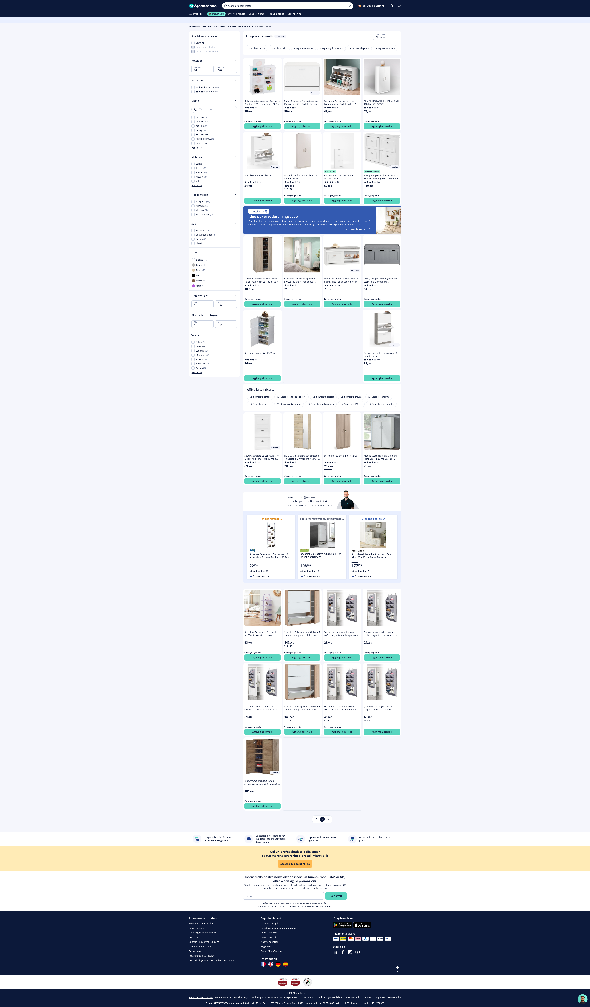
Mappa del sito (223, 997)
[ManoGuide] (583, 999)
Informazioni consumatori (359, 997)
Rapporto (380, 997)
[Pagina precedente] (316, 819)
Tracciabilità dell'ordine (201, 923)
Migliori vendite (269, 946)
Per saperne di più (324, 906)
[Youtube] (357, 952)
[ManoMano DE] (278, 964)
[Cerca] (225, 6)
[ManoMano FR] (263, 964)
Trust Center (307, 997)
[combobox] (386, 36)
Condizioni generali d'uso (329, 997)
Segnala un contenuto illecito (204, 941)
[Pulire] (350, 6)
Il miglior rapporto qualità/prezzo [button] (320, 518)
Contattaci (194, 937)
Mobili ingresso (219, 26)
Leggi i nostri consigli (356, 228)
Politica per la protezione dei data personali (275, 997)
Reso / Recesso (196, 927)
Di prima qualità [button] (372, 518)
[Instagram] (350, 952)
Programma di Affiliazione (202, 955)
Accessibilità (394, 997)
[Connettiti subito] (391, 5)
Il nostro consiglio (270, 923)
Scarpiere (232, 26)
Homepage (194, 26)
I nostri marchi (268, 937)
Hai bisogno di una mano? (202, 932)
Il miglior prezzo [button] (269, 518)
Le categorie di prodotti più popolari (279, 927)
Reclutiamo (195, 951)
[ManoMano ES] (285, 964)
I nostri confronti (269, 932)
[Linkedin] (335, 952)
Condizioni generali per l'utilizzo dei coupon (211, 960)
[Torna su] (397, 968)
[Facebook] (342, 952)
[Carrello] (399, 5)
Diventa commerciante (200, 946)
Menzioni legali (241, 997)
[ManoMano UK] (270, 964)
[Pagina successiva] (328, 819)
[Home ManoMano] (203, 5)
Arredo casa (205, 26)
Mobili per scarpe (245, 26)
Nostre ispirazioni (270, 941)
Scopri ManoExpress (271, 951)
